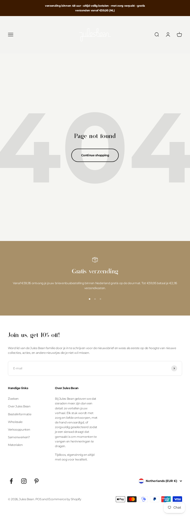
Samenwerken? (19, 437)
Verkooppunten (19, 429)
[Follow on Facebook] (11, 481)
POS (38, 499)
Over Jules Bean (19, 406)
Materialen (15, 445)
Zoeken (13, 398)
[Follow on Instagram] (24, 481)
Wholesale (15, 422)
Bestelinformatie (19, 414)
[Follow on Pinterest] (36, 481)
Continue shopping (95, 155)
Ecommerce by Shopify (64, 499)
